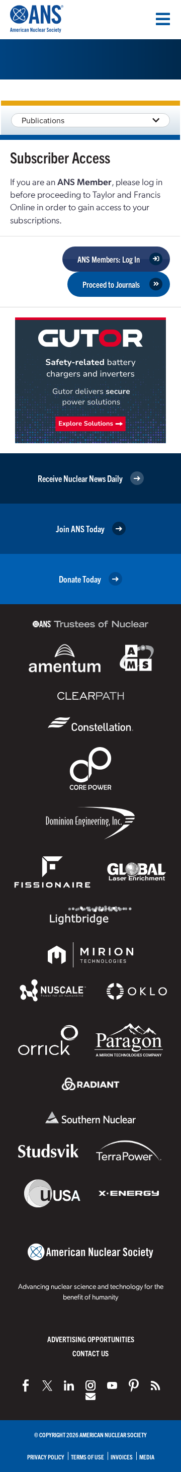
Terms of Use (87, 1456)
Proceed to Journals (111, 284)
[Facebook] (26, 1385)
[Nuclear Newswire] (155, 1385)
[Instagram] (90, 1385)
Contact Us (90, 1353)
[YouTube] (112, 1385)
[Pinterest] (134, 1385)
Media (146, 1456)
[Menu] (163, 19)
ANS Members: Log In (108, 259)
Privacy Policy (45, 1456)
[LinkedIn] (69, 1385)
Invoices (122, 1456)
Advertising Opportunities (90, 1339)
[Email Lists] (90, 1397)
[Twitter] (47, 1385)
